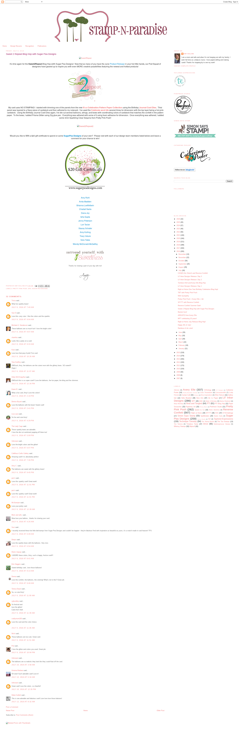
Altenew (176, 390)
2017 (178, 248)
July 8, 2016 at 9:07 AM (23, 332)
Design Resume (16, 46)
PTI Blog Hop (220, 403)
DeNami (196, 395)
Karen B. (15, 389)
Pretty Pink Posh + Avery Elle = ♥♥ (191, 299)
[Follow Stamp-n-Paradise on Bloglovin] (184, 171)
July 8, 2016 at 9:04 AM (23, 319)
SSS (216, 413)
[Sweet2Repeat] (85, 58)
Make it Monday (211, 401)
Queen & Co (199, 410)
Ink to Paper (213, 398)
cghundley (15, 601)
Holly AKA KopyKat (19, 377)
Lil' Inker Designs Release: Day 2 (190, 280)
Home (4, 46)
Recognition (29, 46)
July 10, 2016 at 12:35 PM (24, 689)
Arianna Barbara (17, 670)
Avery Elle (189, 389)
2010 (178, 369)
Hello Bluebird (186, 398)
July (180, 270)
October (182, 261)
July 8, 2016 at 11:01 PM (23, 485)
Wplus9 (192, 426)
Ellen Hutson (219, 395)
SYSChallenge (228, 413)
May (180, 335)
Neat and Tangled (194, 403)
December (182, 254)
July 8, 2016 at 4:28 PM (23, 421)
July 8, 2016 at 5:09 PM (23, 435)
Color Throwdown (206, 392)
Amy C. (14, 466)
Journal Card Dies (147, 107)
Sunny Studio (201, 419)
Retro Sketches (214, 410)
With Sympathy (183, 296)
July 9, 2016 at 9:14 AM (23, 571)
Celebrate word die (100, 110)
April (180, 339)
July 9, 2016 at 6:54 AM (23, 546)
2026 (178, 219)
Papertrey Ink (191, 407)
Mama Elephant (225, 401)
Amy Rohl (85, 197)
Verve (205, 424)
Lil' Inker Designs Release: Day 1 (190, 286)
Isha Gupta (85, 216)
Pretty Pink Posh (20, 288)
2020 (178, 238)
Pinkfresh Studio (216, 407)
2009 (178, 372)
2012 (178, 362)
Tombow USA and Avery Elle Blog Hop (192, 283)
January (182, 348)
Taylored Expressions (223, 419)
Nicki (13, 633)
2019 (178, 242)
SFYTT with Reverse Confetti (188, 302)
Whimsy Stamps (180, 426)
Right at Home (196, 413)
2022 (178, 232)
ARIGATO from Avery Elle (187, 315)
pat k (13, 478)
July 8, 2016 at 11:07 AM (23, 371)
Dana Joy (85, 213)
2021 (178, 235)
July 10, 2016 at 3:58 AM (23, 665)
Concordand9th (220, 392)
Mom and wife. (17, 515)
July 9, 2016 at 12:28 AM (23, 509)
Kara (13, 350)
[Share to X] (44, 286)
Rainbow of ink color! (185, 328)
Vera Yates (85, 239)
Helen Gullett (16, 695)
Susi (13, 527)
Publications (42, 46)
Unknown (15, 441)
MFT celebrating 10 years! (187, 318)
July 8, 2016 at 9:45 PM (23, 472)
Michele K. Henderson (20, 325)
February (182, 345)
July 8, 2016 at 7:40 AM (23, 307)
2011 (178, 365)
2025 (178, 222)
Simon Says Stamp (186, 416)
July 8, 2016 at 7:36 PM (23, 460)
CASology (207, 390)
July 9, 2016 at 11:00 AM (23, 595)
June (180, 332)
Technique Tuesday (188, 421)
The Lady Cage (17, 426)
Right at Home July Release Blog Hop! (192, 322)
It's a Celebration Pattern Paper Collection (102, 107)
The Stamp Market (208, 421)
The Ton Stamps (223, 421)
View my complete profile (185, 66)
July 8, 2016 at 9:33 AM (23, 344)
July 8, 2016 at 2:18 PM (23, 396)
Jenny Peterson (85, 220)
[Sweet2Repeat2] (85, 126)
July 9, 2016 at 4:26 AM (23, 522)
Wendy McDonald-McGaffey (85, 244)
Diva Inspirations (206, 395)
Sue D (14, 313)
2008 (178, 375)
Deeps (14, 540)
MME (201, 401)
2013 (178, 359)
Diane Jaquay (16, 552)
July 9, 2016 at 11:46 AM (23, 628)
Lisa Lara (15, 414)
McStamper (16, 503)
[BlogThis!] (41, 286)
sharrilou (15, 337)
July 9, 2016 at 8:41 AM (23, 558)
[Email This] (39, 286)
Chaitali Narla (85, 209)
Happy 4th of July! (184, 325)
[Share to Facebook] (46, 286)
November (182, 257)
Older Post (160, 710)
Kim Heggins (16, 564)
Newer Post (10, 710)
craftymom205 (17, 619)
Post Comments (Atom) (24, 715)
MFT (193, 401)
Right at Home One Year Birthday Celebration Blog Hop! (198, 289)
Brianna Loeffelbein (85, 205)
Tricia (14, 300)
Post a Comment (12, 707)
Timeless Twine (192, 424)
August (181, 267)
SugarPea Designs (72, 135)
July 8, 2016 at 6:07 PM (23, 448)
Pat (13, 646)
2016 (178, 251)
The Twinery (178, 424)
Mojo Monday (178, 403)
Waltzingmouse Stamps (222, 424)
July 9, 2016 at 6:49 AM (23, 534)
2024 (178, 225)
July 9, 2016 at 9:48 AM (23, 583)
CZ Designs (219, 390)
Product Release (117, 63)
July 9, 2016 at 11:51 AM (23, 640)
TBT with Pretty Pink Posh (187, 293)
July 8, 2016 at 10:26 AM (23, 356)
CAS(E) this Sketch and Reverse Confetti (193, 273)
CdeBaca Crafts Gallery (20, 453)
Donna (14, 576)
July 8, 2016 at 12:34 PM (23, 384)
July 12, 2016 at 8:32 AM (23, 702)
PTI (208, 403)
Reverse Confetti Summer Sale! (189, 305)
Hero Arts (200, 398)
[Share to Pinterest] (48, 286)
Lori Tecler (85, 224)
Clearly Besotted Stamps (190, 392)
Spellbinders (205, 416)
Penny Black (203, 406)
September (183, 264)
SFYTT (208, 413)
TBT (209, 419)
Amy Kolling (85, 232)
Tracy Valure (85, 236)
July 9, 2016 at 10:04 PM (23, 652)
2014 (178, 356)
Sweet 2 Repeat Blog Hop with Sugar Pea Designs (196, 309)
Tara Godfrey (16, 362)
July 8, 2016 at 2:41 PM (23, 408)
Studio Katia (218, 416)
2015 (178, 352)
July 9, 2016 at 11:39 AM (23, 613)
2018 (178, 245)
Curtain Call (186, 395)
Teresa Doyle (16, 589)
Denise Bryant (17, 402)
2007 (178, 378)
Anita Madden (85, 201)
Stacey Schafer (85, 228)
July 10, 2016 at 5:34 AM (23, 677)
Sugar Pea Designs (40, 288)
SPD (29, 288)
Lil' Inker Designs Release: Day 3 (190, 276)
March (181, 342)
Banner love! (182, 312)
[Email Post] (36, 286)
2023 (178, 229)
